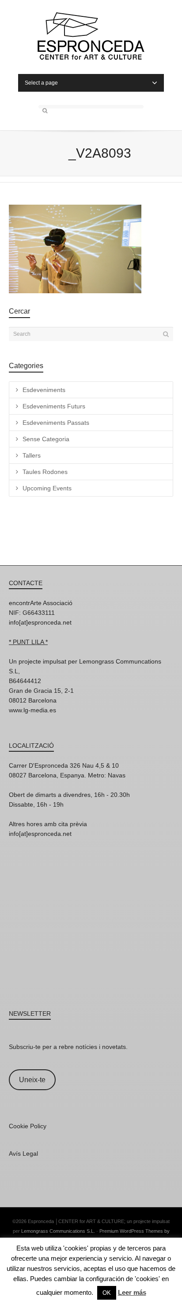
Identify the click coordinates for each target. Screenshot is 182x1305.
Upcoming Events (47, 488)
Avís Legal (23, 1153)
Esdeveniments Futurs (54, 406)
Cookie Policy (27, 1126)
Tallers (32, 455)
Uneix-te (32, 1080)
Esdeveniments (44, 389)
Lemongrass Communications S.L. (58, 1231)
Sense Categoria (46, 439)
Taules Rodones (45, 471)
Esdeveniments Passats (56, 422)
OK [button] (106, 1292)
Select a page (41, 83)
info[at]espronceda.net (40, 622)
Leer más (132, 1292)
